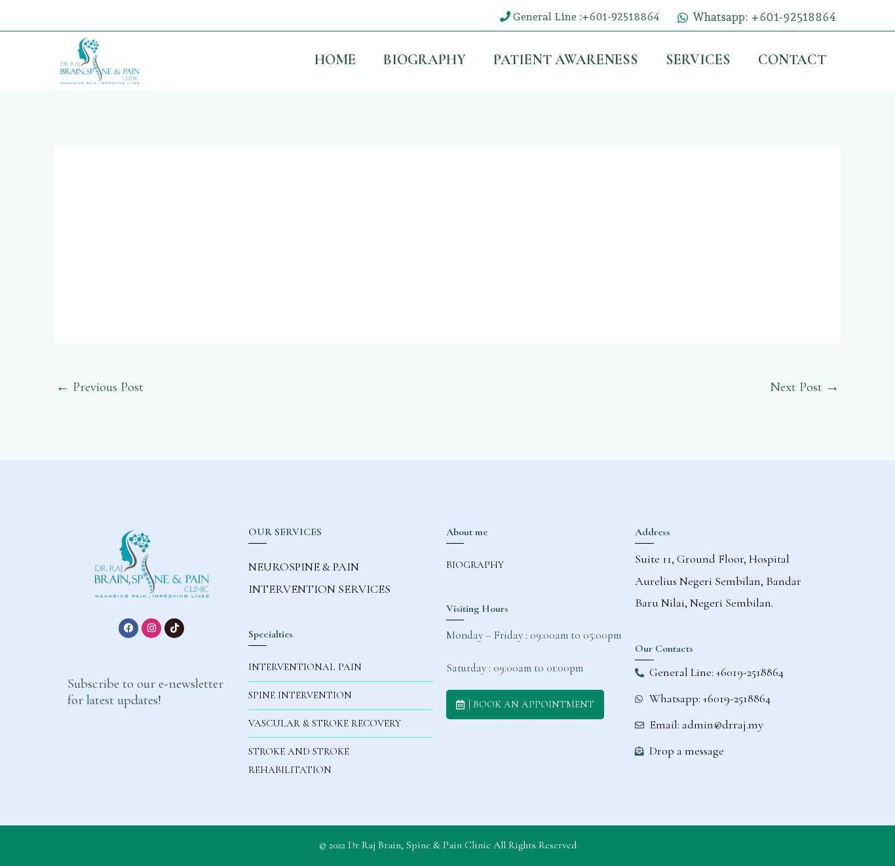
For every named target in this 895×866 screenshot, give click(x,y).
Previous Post (99, 387)
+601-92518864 (620, 16)
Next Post (804, 387)
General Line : (547, 16)
